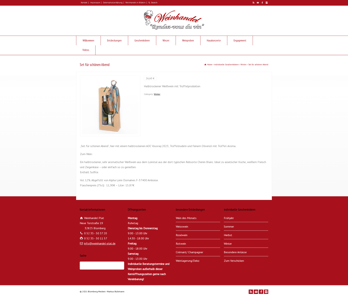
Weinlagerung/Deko (187, 260)
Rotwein (181, 243)
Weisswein (182, 226)
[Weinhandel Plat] (174, 28)
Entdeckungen (114, 40)
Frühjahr (229, 218)
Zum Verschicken (234, 260)
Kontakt (84, 2)
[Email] (258, 3)
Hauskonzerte (214, 40)
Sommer (229, 226)
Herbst (228, 235)
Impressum (95, 2)
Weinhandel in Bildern (135, 2)
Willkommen (88, 40)
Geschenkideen (142, 40)
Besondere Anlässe (235, 252)
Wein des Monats (186, 218)
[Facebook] (262, 3)
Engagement (240, 40)
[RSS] (253, 3)
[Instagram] (266, 3)
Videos (85, 50)
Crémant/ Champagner (189, 252)
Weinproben (188, 40)
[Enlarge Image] (110, 78)
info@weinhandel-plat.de (99, 243)
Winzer (166, 40)
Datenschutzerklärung (113, 2)
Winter (157, 94)
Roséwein (181, 235)
